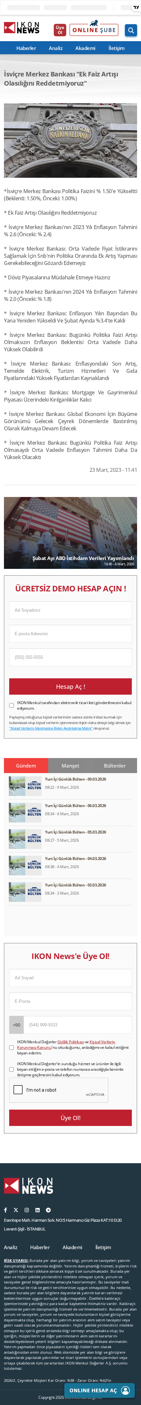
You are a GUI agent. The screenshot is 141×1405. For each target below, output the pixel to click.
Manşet (70, 765)
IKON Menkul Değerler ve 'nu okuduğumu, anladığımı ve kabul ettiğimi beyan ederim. (73, 1047)
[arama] (131, 30)
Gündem (26, 765)
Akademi (85, 48)
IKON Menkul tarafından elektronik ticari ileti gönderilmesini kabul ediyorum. (74, 705)
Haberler (26, 48)
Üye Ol (60, 30)
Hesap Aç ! (70, 686)
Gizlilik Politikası (70, 1042)
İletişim (117, 48)
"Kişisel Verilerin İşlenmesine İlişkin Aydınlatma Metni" (50, 728)
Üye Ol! (71, 1118)
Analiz (55, 48)
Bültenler (115, 765)
